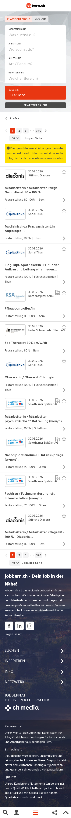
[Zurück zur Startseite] (22, 710)
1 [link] (12, 130)
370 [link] (38, 130)
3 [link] (26, 130)
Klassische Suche (18, 19)
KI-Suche (40, 19)
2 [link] (19, 130)
